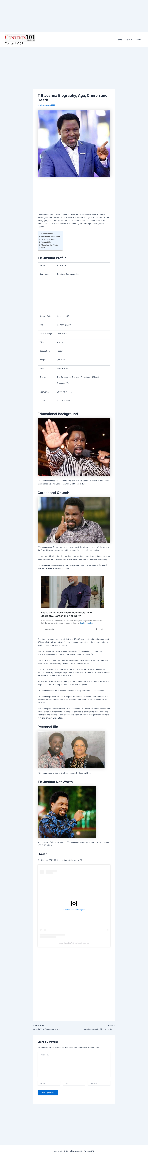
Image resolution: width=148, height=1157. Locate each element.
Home (119, 40)
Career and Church (48, 239)
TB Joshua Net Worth (49, 245)
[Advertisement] (69, 16)
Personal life (46, 242)
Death (43, 248)
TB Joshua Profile (47, 234)
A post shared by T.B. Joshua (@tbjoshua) (74, 943)
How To (129, 40)
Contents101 (14, 43)
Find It (139, 40)
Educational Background (50, 236)
